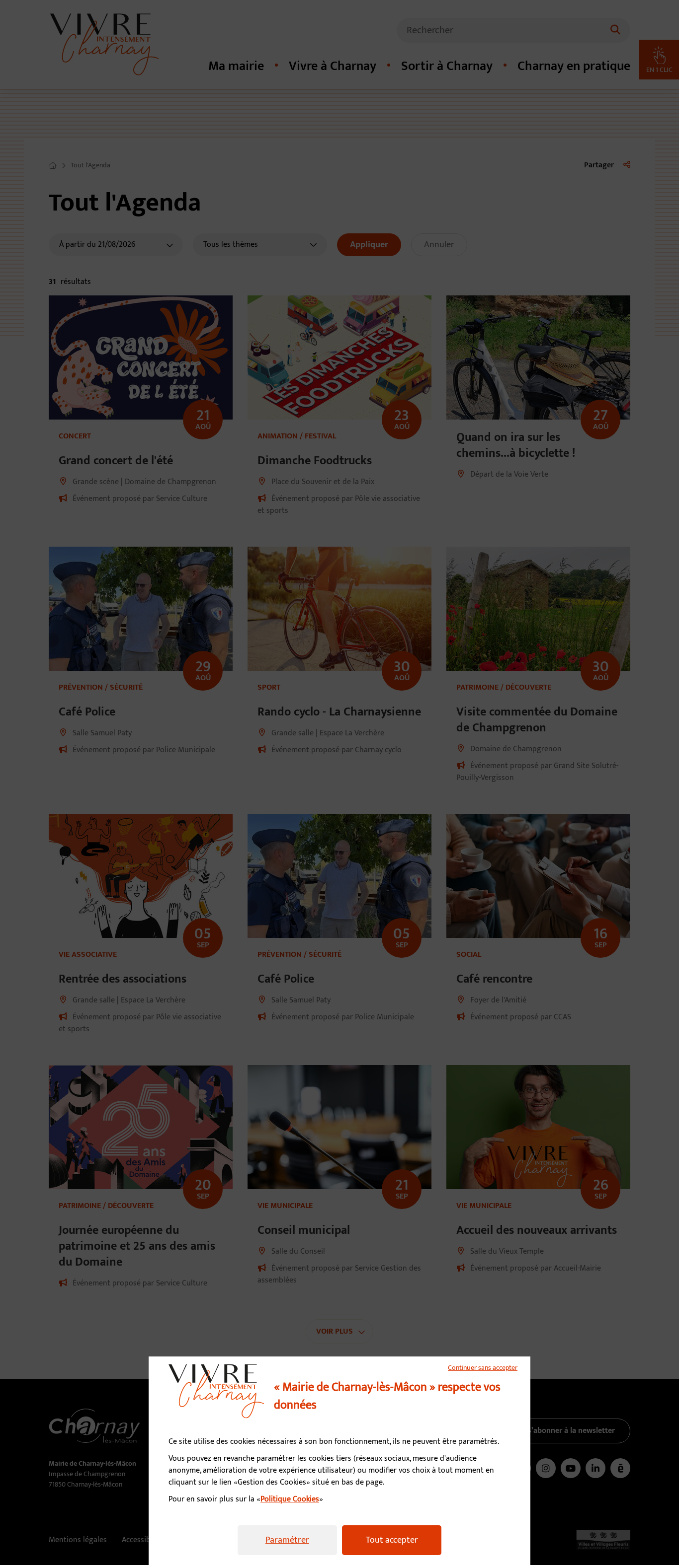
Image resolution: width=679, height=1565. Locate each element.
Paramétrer (287, 1540)
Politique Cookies (289, 1499)
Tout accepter (392, 1540)
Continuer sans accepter (482, 1368)
